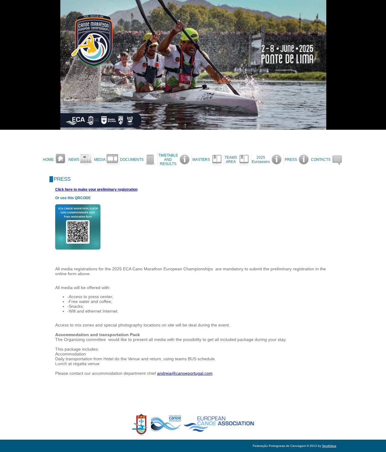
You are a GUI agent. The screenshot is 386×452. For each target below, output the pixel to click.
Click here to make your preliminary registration (96, 189)
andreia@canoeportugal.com (185, 373)
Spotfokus (329, 445)
